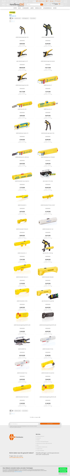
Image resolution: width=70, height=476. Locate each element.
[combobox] (17, 18)
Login (52, 1)
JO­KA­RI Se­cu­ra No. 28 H (22, 109)
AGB (37, 445)
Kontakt (38, 439)
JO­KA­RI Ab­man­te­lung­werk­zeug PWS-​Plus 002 (22, 324)
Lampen (32, 8)
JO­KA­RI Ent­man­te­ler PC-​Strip (48, 348)
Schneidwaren (26, 8)
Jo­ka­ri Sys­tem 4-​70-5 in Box (48, 181)
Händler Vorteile (40, 1)
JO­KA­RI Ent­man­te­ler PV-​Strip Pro (22, 229)
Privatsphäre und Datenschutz (42, 446)
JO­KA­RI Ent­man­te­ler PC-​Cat (22, 372)
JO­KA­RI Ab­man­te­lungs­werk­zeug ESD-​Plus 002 (48, 324)
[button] (10, 18)
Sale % (19, 8)
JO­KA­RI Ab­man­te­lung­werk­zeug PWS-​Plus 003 (48, 396)
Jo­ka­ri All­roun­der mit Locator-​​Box (48, 301)
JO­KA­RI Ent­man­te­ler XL (22, 205)
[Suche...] (41, 4)
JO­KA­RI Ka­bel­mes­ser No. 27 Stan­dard (48, 157)
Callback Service (39, 448)
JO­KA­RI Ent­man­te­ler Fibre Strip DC (22, 396)
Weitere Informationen (63, 473)
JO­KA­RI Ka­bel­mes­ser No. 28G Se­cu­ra (22, 157)
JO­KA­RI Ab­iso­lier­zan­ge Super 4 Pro (22, 37)
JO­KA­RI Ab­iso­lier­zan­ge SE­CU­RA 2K (48, 37)
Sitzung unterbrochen (40, 436)
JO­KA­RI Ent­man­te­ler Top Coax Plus (48, 372)
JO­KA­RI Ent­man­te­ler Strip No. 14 (22, 277)
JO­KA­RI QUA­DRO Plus (22, 348)
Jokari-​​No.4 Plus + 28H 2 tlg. (48, 253)
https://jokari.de (12, 15)
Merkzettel (58, 1)
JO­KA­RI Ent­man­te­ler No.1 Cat (48, 229)
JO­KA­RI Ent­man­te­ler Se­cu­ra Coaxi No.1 (22, 181)
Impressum (39, 438)
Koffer (15, 8)
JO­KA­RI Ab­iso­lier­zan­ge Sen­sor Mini (22, 85)
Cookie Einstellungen (40, 450)
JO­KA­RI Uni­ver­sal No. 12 (22, 253)
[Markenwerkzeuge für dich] (17, 4)
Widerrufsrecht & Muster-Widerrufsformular (44, 443)
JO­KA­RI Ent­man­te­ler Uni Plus (22, 301)
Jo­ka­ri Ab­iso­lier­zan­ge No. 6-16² (22, 61)
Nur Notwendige (63, 471)
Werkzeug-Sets (38, 8)
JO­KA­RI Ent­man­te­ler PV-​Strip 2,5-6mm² (48, 205)
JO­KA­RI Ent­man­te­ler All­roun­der (48, 277)
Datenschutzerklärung (18, 471)
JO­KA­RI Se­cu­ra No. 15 (48, 109)
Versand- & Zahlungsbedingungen (42, 441)
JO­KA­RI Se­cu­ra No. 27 (48, 85)
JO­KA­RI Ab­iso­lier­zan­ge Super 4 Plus (47, 133)
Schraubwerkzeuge (47, 8)
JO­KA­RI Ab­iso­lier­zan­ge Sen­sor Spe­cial (48, 61)
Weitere (54, 8)
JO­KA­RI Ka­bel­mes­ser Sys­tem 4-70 (22, 133)
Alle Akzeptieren (63, 468)
